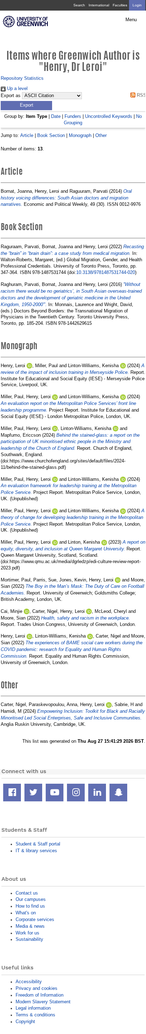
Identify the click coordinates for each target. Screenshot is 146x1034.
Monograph (80, 135)
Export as (11, 95)
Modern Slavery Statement (43, 1001)
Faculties (120, 5)
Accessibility (29, 981)
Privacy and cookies (36, 988)
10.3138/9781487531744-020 (105, 272)
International (99, 5)
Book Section (51, 135)
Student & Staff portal (38, 844)
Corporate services (35, 919)
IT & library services (36, 850)
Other (101, 135)
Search (79, 5)
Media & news (30, 926)
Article (26, 135)
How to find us (30, 906)
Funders (72, 116)
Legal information (33, 1008)
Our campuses (31, 899)
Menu (131, 19)
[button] (26, 105)
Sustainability (29, 939)
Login (137, 5)
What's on (26, 912)
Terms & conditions (35, 1014)
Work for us (27, 933)
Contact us (27, 893)
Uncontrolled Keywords (108, 116)
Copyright (25, 1021)
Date (56, 116)
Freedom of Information (39, 995)
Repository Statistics (22, 78)
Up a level (17, 88)
